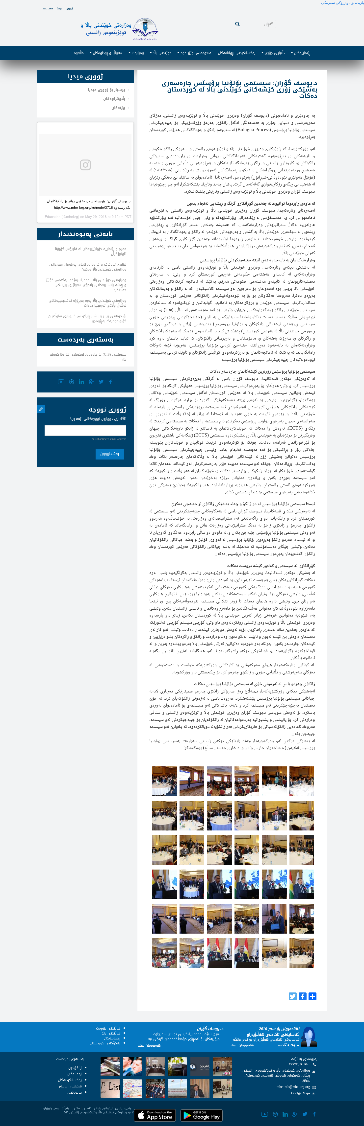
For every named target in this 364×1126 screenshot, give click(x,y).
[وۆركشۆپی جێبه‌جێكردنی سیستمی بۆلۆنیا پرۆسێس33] (219, 953)
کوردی (69, 8)
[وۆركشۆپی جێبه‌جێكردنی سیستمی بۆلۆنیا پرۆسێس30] (301, 919)
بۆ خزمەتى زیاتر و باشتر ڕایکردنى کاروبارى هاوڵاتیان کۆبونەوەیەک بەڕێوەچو (87, 318)
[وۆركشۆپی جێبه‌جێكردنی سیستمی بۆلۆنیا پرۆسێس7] (164, 815)
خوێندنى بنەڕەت (108, 1028)
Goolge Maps (300, 1093)
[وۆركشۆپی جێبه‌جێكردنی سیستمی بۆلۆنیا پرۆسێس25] (164, 919)
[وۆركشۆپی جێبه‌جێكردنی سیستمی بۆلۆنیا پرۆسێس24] (301, 884)
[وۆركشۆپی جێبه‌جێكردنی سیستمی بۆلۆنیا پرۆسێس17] (274, 850)
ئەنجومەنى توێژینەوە (195, 53)
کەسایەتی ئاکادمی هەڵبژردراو (273, 1034)
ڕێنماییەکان (302, 53)
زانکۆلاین (75, 1067)
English (48, 8)
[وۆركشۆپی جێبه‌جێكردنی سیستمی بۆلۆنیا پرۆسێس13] (164, 850)
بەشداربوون (109, 453)
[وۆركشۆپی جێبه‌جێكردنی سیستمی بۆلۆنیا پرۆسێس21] (219, 884)
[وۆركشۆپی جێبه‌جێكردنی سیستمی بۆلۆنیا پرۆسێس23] (274, 884)
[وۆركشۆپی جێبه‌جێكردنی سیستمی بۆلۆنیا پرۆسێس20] (192, 884)
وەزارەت (137, 53)
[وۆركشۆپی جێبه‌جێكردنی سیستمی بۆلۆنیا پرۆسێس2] (192, 781)
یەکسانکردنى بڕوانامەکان (237, 53)
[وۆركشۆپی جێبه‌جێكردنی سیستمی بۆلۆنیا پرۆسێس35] (274, 953)
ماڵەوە (79, 53)
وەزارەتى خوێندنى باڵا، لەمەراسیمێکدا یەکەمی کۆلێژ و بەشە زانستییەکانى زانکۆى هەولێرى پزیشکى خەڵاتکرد (86, 285)
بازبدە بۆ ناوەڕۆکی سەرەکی (342, 2)
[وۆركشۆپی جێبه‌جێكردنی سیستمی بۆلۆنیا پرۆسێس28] (246, 919)
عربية (59, 8)
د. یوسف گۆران (210, 1029)
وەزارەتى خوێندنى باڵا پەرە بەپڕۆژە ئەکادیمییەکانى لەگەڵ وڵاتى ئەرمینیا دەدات (87, 303)
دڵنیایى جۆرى (274, 53)
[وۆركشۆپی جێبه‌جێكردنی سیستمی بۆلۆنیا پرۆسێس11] (274, 815)
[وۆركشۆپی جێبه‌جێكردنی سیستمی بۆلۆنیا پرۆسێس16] (246, 850)
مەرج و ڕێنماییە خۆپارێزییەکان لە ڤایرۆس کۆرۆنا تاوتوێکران (90, 251)
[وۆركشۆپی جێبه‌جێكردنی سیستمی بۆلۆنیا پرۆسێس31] (164, 953)
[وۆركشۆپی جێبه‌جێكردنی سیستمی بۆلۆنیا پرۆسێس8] (192, 815)
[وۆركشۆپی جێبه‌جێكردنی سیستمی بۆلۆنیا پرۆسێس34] (246, 953)
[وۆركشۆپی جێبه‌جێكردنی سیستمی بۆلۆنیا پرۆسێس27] (219, 919)
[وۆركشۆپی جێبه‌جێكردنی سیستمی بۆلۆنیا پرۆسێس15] (219, 850)
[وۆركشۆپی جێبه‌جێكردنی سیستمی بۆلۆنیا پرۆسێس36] (301, 953)
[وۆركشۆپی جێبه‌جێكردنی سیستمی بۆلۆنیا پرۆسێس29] (274, 919)
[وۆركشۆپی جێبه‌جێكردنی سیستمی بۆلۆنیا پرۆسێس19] (164, 884)
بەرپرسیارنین (123, 1108)
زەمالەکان (74, 1074)
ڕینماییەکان (112, 1038)
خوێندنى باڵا (161, 53)
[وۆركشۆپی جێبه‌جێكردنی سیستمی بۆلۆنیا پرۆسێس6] (301, 781)
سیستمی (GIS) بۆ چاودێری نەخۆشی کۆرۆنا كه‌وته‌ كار (88, 357)
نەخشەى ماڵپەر (70, 1086)
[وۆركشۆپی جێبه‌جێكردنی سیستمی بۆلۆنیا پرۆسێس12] (301, 815)
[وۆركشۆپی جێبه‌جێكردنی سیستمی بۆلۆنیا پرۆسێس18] (301, 850)
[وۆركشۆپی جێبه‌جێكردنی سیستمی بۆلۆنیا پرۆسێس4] (246, 781)
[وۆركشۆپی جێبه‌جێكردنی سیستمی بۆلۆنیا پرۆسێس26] (192, 919)
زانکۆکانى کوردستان (105, 1043)
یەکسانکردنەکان (70, 1080)
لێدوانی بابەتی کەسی (97, 1108)
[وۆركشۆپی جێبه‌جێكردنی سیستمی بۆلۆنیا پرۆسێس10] (246, 815)
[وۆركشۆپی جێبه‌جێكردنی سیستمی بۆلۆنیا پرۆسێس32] (192, 953)
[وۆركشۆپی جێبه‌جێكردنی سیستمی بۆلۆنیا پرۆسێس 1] (164, 781)
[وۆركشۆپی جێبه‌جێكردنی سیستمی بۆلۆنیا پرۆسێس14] (192, 850)
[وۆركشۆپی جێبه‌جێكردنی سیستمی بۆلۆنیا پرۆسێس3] (219, 781)
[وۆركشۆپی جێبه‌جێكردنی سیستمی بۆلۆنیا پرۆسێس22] (246, 884)
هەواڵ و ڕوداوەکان (107, 53)
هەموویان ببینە (149, 1045)
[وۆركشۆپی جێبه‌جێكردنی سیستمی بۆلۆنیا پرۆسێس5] (274, 781)
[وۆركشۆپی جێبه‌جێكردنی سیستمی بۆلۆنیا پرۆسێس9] (219, 815)
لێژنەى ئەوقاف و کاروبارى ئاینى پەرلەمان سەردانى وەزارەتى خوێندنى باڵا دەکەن (87, 267)
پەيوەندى (74, 1092)
